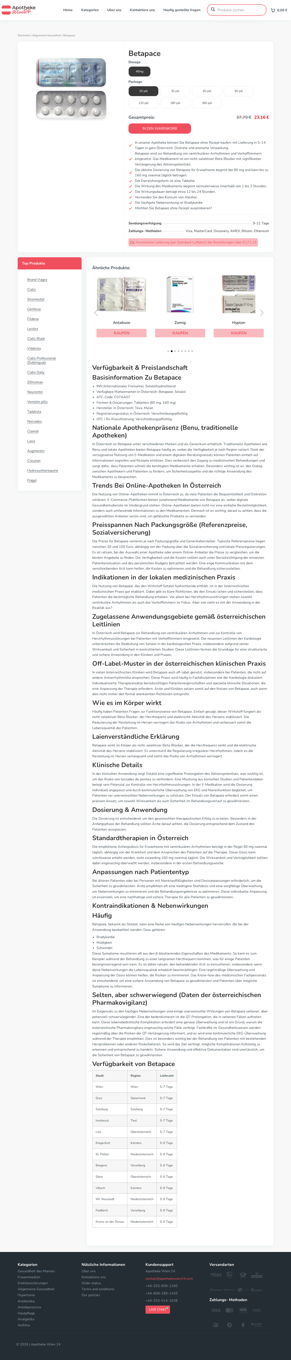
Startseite (24, 35)
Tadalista (34, 411)
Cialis (31, 289)
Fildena (33, 319)
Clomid (32, 431)
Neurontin (35, 392)
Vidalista (34, 348)
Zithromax (35, 382)
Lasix (31, 441)
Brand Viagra (37, 279)
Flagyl (32, 480)
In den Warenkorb (160, 128)
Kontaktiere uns (142, 10)
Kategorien (90, 10)
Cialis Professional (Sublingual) (41, 360)
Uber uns (114, 10)
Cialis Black (36, 338)
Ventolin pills (37, 401)
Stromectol (36, 299)
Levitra (32, 328)
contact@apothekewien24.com (169, 1278)
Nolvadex (34, 421)
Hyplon (238, 323)
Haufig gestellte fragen (181, 10)
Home (68, 10)
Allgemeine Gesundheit (46, 35)
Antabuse (121, 323)
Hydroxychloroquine (42, 470)
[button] (122, 333)
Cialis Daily (36, 372)
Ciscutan (33, 460)
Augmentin (36, 451)
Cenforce (34, 309)
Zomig (180, 323)
